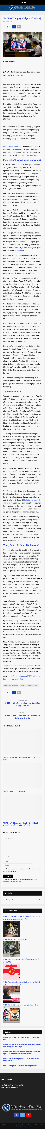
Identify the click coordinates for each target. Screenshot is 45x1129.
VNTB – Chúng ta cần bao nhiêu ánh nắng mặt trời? (20, 1066)
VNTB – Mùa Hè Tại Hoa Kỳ (14, 791)
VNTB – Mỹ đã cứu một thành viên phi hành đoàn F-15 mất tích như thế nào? (20, 824)
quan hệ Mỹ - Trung (32, 685)
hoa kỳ (22, 685)
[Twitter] (22, 1115)
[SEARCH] (39, 900)
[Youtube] (28, 1115)
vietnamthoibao (22, 1127)
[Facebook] (16, 1115)
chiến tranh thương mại (11, 685)
